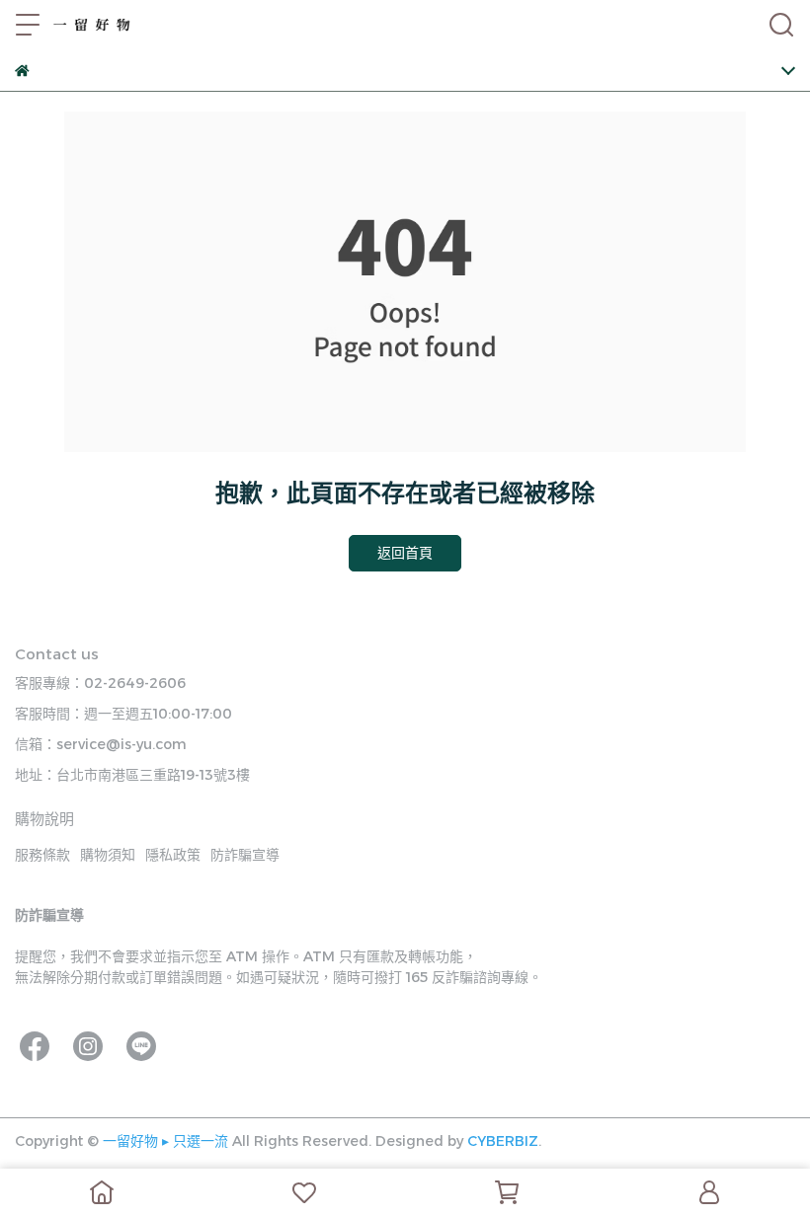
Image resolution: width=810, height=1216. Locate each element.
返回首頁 (405, 553)
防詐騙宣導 (245, 855)
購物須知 (107, 855)
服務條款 (42, 855)
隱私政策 (173, 855)
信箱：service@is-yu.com (101, 744)
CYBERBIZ (502, 1141)
